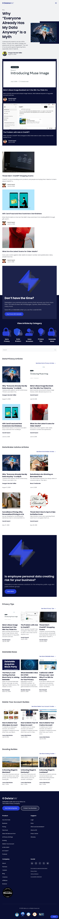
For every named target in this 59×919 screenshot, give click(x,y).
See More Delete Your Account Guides (43, 706)
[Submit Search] (55, 349)
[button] (56, 3)
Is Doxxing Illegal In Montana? (9, 771)
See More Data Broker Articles (45, 451)
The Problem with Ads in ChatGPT (16, 132)
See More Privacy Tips (47, 608)
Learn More (10, 591)
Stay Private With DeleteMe (14, 314)
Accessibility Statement (36, 876)
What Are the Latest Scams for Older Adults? (20, 251)
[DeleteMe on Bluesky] (47, 863)
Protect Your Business (30, 808)
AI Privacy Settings (7, 837)
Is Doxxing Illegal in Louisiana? (46, 771)
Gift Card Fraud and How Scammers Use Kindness (22, 214)
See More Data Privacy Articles (45, 363)
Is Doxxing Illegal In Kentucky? (28, 771)
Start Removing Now (11, 808)
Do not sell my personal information (39, 868)
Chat (54, 916)
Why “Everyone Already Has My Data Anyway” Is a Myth (14, 25)
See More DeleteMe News (46, 656)
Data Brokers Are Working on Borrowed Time (41, 475)
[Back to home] (8, 3)
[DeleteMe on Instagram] (36, 863)
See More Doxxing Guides (46, 753)
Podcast (4, 854)
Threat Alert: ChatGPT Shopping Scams (17, 176)
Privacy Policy (34, 871)
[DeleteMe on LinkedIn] (32, 863)
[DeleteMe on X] (43, 863)
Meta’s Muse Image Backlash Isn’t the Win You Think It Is (25, 90)
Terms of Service (34, 873)
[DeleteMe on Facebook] (39, 863)
